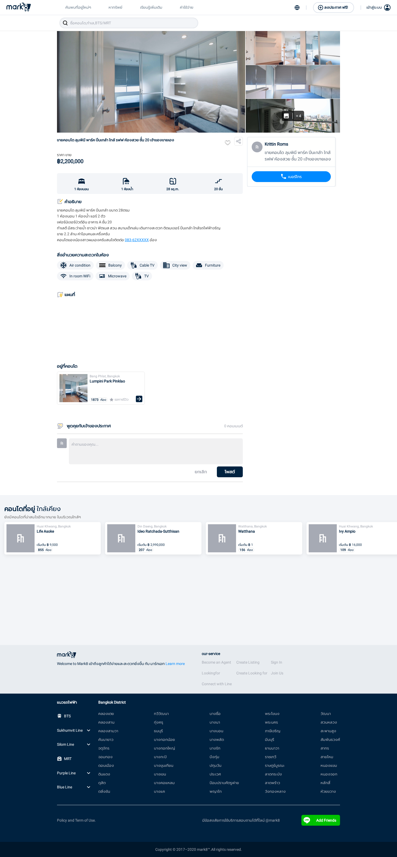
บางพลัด (217, 739)
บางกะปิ (160, 757)
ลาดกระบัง (273, 774)
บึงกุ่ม (214, 757)
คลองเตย (106, 713)
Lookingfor (211, 673)
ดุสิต (102, 783)
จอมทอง (105, 757)
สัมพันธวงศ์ (330, 739)
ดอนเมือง (106, 765)
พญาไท (216, 791)
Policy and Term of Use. (76, 820)
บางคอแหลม (164, 783)
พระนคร (271, 722)
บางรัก (215, 748)
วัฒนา (326, 713)
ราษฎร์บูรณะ (275, 765)
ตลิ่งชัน (104, 791)
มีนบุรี (269, 739)
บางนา (215, 722)
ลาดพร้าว (272, 783)
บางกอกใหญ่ (164, 748)
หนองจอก (329, 774)
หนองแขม (329, 765)
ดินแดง (104, 774)
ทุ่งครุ (158, 722)
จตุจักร (103, 748)
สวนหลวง (329, 722)
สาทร (325, 748)
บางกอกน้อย (164, 739)
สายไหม (327, 757)
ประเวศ (215, 774)
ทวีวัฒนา (161, 713)
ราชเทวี (270, 757)
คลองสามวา (108, 731)
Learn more (175, 663)
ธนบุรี (158, 731)
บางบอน (216, 731)
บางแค (159, 791)
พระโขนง (272, 713)
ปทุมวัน (215, 765)
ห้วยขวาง (328, 791)
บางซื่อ (215, 713)
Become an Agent (216, 662)
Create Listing (248, 662)
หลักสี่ (325, 783)
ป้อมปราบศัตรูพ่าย (224, 783)
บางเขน (160, 774)
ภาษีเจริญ (272, 731)
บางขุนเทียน (163, 765)
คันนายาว (105, 739)
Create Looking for (251, 673)
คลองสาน (106, 722)
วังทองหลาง (275, 791)
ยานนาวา (272, 748)
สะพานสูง (328, 731)
